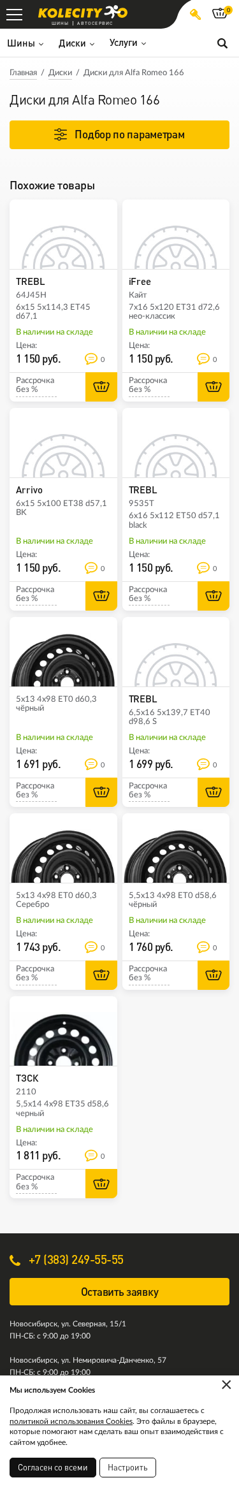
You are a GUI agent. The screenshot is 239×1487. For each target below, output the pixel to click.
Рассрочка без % (35, 385)
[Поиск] (222, 43)
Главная (23, 73)
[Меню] (14, 14)
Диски (60, 73)
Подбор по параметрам (129, 134)
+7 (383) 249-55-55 (74, 1259)
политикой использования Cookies (71, 1421)
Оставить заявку (120, 1291)
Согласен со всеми (53, 1467)
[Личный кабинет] (195, 14)
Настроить (128, 1467)
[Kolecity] (82, 12)
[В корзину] (101, 387)
